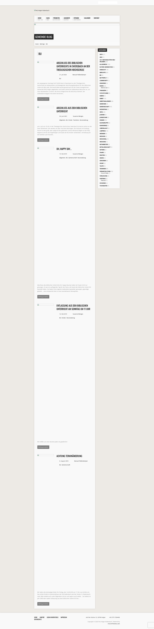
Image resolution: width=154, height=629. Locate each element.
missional (103, 139)
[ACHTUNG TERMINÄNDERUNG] (45, 587)
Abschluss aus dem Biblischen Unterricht (72, 109)
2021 (101, 57)
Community (104, 80)
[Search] (119, 3)
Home (37, 44)
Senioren (103, 160)
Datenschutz (38, 619)
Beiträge (42, 44)
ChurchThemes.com (114, 624)
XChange (103, 183)
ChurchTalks (104, 173)
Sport (102, 163)
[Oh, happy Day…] (45, 280)
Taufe (102, 166)
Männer (102, 133)
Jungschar (103, 117)
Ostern (102, 150)
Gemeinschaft (72, 158)
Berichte (103, 72)
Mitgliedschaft (105, 147)
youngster (103, 186)
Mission (102, 136)
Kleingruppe (104, 123)
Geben (102, 96)
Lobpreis (103, 131)
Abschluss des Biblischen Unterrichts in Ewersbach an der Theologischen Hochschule (73, 66)
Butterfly (103, 78)
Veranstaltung (84, 120)
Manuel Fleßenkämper (79, 75)
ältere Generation (106, 67)
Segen (102, 158)
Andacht (103, 70)
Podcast (103, 180)
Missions (103, 142)
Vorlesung (103, 176)
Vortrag (103, 178)
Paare (102, 152)
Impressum (64, 617)
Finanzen (103, 90)
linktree (42, 617)
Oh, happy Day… (64, 149)
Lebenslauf (104, 128)
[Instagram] (40, 3)
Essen (101, 86)
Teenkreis (76, 120)
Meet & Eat (104, 88)
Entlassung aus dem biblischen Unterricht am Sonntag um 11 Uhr (73, 307)
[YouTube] (42, 3)
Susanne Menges (78, 116)
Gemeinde (103, 104)
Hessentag (103, 109)
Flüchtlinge (104, 93)
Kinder (70, 120)
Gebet (101, 98)
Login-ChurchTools (52, 617)
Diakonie (103, 83)
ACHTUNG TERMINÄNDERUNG (69, 456)
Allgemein (62, 120)
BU (47, 44)
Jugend (102, 115)
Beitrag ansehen (43, 99)
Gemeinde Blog (43, 37)
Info (101, 112)
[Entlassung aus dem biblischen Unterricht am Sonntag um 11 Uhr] (45, 437)
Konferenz (103, 125)
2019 (101, 54)
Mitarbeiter (104, 144)
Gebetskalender (105, 101)
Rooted (102, 155)
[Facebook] (37, 3)
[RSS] (35, 3)
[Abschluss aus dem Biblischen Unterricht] (45, 122)
